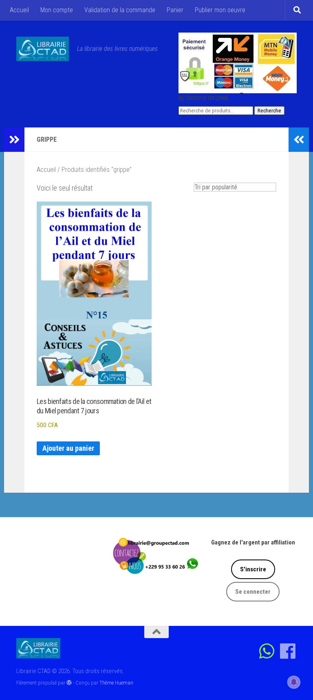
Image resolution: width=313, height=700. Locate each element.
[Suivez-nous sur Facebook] (288, 651)
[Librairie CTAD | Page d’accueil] (42, 49)
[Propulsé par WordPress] (69, 682)
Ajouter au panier (68, 448)
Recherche (269, 111)
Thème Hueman (116, 683)
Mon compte (56, 10)
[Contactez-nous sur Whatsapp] (267, 651)
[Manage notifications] (293, 682)
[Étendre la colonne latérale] (14, 139)
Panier (175, 10)
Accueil (19, 10)
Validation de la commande (119, 10)
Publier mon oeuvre (220, 10)
